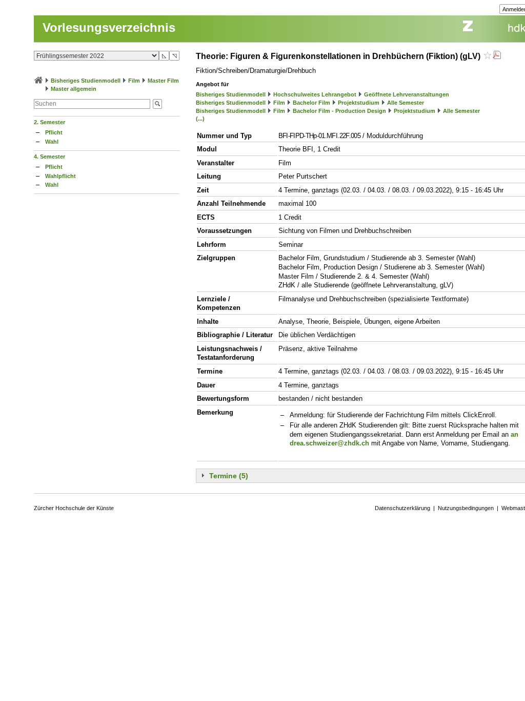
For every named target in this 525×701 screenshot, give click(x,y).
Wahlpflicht (60, 176)
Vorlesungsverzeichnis (109, 27)
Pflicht (54, 132)
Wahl (51, 142)
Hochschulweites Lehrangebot (314, 94)
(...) (200, 118)
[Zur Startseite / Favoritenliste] (38, 80)
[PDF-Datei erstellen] (497, 56)
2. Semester (49, 122)
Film (134, 80)
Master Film (163, 80)
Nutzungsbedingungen (466, 508)
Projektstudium (358, 103)
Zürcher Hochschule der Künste (74, 508)
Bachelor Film (311, 103)
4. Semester (49, 156)
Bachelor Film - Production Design (339, 111)
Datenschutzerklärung (402, 508)
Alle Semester (405, 103)
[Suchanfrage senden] (157, 104)
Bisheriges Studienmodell (85, 80)
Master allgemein (73, 89)
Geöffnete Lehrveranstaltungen (406, 94)
